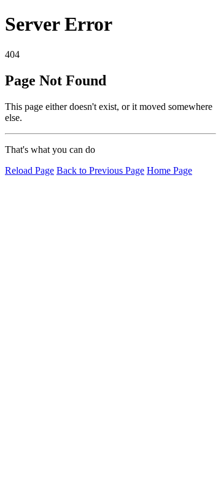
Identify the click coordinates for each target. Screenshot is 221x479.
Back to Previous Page (100, 170)
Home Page (169, 170)
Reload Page (29, 170)
